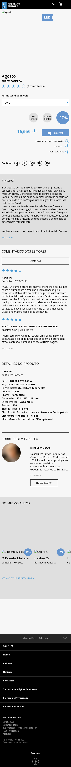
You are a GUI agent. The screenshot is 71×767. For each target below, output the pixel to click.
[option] (48, 538)
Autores (7, 663)
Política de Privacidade (15, 698)
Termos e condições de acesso (20, 689)
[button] (55, 132)
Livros (6, 654)
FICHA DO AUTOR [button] (44, 483)
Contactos (8, 680)
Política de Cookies (13, 706)
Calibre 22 (41, 558)
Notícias (7, 672)
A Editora (8, 645)
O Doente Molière (15, 558)
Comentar (35, 261)
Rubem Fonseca (12, 81)
